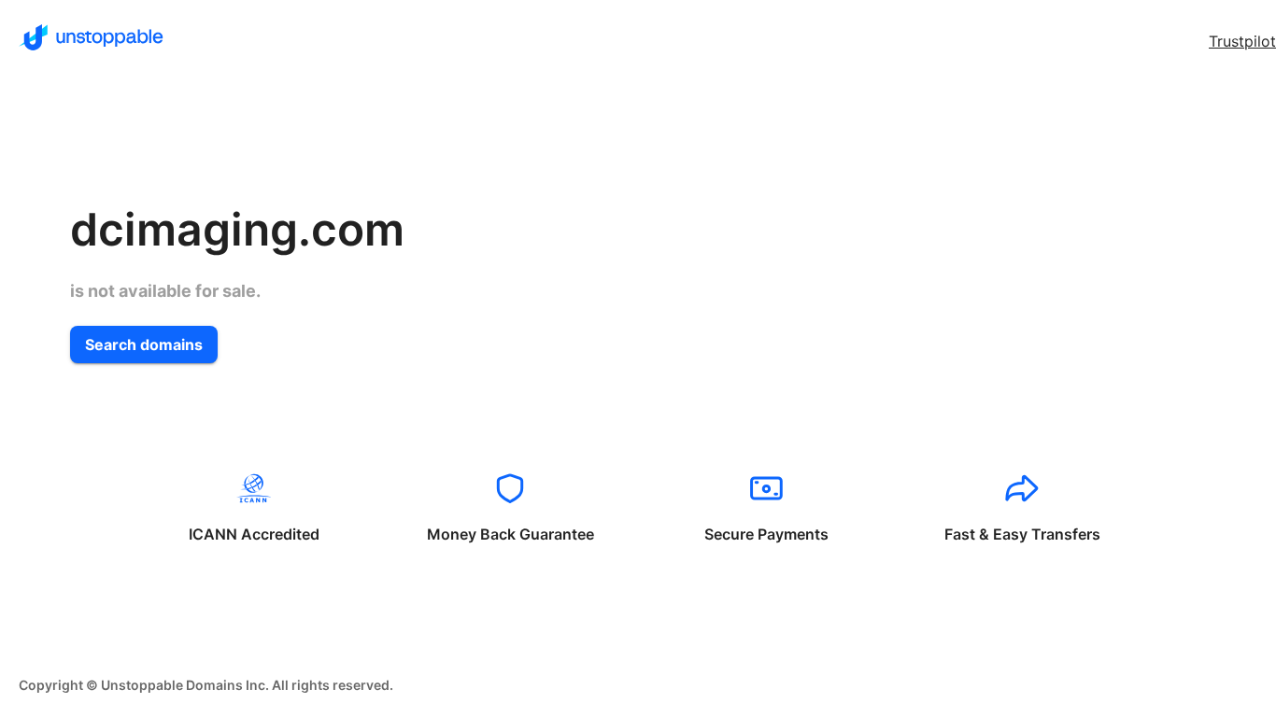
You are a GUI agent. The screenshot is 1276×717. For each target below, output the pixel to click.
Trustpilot (1242, 41)
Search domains (144, 344)
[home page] (91, 37)
